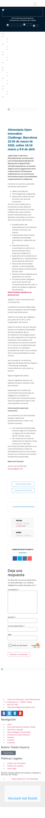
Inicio (8, 33)
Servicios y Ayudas (14, 44)
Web (9, 634)
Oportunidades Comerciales (21, 49)
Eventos (12, 60)
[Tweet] (20, 558)
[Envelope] (15, 4)
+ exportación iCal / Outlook (23, 490)
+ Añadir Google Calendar (23, 484)
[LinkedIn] (24, 558)
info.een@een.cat (15, 469)
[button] (35, 4)
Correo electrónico (16, 626)
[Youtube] (30, 4)
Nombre (12, 617)
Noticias (12, 57)
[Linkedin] (25, 4)
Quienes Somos (12, 36)
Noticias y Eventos (14, 55)
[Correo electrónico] (29, 558)
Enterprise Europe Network (18, 52)
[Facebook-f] (4, 713)
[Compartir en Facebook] (15, 558)
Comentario (13, 589)
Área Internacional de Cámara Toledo (25, 39)
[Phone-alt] (10, 4)
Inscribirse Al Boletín (18, 41)
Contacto (10, 62)
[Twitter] (20, 4)
